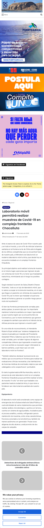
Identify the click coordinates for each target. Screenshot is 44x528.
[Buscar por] (41, 14)
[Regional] (22, 6)
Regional (11, 203)
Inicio (5, 203)
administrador (8, 233)
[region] (22, 509)
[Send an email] (13, 233)
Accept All (22, 512)
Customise (22, 517)
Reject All (22, 523)
